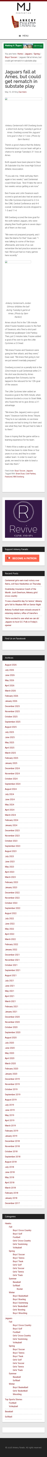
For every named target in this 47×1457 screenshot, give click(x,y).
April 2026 (9, 685)
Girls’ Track (18, 1275)
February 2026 (11, 696)
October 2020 (11, 1027)
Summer (12, 1278)
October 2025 (11, 716)
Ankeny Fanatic (23, 22)
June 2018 (10, 1172)
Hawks (8, 1223)
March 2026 (10, 690)
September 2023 (12, 846)
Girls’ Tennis (18, 1271)
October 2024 (11, 778)
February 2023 (11, 882)
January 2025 (11, 763)
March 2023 (10, 877)
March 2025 (10, 753)
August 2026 (11, 665)
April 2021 (9, 996)
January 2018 (11, 1198)
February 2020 (11, 1068)
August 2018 (11, 1162)
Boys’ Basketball (20, 1296)
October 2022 (11, 903)
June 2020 (10, 1048)
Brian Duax (20, 474)
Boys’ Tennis (18, 1258)
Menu (25, 36)
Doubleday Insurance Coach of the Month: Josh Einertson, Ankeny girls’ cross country (21, 592)
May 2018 (9, 1177)
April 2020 (9, 1058)
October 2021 (11, 965)
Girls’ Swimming (20, 1244)
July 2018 (9, 1167)
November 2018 (12, 1146)
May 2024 (9, 804)
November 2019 (12, 1084)
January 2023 (11, 887)
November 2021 (12, 960)
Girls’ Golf (17, 1265)
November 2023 (12, 835)
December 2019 (12, 1079)
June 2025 (10, 737)
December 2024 (12, 768)
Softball (16, 1285)
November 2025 (12, 711)
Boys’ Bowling (19, 1299)
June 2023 (10, 861)
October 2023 (11, 841)
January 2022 (11, 949)
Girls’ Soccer (18, 1268)
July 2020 (9, 1043)
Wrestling (17, 1394)
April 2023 (9, 872)
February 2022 (11, 944)
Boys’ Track (18, 1261)
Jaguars (29, 471)
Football (16, 1237)
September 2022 (12, 908)
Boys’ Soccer (19, 1254)
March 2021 (10, 1001)
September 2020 (12, 1032)
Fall (10, 1227)
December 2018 (12, 1141)
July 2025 (9, 732)
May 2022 (9, 929)
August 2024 (11, 789)
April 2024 (9, 810)
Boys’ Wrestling (20, 1313)
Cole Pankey (31, 474)
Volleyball (17, 1247)
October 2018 (11, 1151)
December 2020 (12, 1017)
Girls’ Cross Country (22, 1240)
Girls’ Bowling (19, 1309)
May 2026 (9, 680)
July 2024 (9, 794)
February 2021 (11, 1006)
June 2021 (10, 986)
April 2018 (9, 1182)
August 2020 (11, 1037)
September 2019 (12, 1094)
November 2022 (12, 898)
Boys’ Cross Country (22, 1230)
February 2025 (11, 758)
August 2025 (11, 727)
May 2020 (9, 1053)
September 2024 (12, 784)
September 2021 (12, 970)
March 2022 (10, 939)
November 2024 (12, 773)
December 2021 (12, 955)
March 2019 (10, 1125)
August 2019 (11, 1099)
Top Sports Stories (13, 1399)
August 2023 (11, 851)
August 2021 (11, 975)
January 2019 (11, 1136)
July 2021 (9, 980)
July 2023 (9, 856)
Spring (12, 1251)
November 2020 (12, 1022)
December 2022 (12, 892)
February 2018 (11, 1193)
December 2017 (12, 1203)
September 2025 (12, 722)
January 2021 (11, 1011)
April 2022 (9, 934)
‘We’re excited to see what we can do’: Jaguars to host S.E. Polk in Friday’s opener (22, 622)
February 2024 (11, 820)
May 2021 (9, 991)
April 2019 (9, 1120)
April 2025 (9, 747)
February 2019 (11, 1131)
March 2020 (10, 1063)
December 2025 (12, 706)
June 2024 (10, 799)
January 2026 (11, 701)
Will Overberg (18, 477)
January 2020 (11, 1074)
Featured (8, 477)
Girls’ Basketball (20, 1306)
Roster (20, 1289)
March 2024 (10, 815)
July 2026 (9, 670)
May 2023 (9, 866)
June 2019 (10, 1110)
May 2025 (9, 742)
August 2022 (11, 913)
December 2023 (12, 830)
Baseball (17, 1282)
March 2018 (10, 1187)
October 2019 (11, 1089)
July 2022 (9, 918)
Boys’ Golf (17, 1234)
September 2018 (12, 1156)
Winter (12, 1292)
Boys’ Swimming (20, 1303)
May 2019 (9, 1115)
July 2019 (9, 1105)
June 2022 (10, 923)
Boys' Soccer (20, 471)
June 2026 (10, 675)
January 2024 (11, 825)
